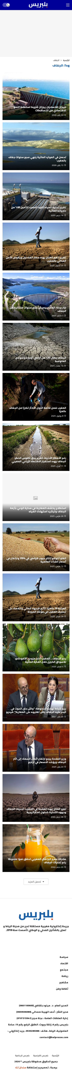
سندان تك (20, 1067)
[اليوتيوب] (44, 938)
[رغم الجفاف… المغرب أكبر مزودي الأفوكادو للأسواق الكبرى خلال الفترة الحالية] (36, 647)
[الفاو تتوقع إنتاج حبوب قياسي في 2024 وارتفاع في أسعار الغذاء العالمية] (36, 547)
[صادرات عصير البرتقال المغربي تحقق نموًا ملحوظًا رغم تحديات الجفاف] (36, 848)
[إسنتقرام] (36, 938)
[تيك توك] (27, 938)
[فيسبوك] (52, 938)
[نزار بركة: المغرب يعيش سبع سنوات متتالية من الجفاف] (36, 297)
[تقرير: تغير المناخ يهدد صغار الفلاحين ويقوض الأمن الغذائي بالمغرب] (36, 246)
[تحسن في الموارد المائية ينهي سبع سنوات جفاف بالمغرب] (36, 146)
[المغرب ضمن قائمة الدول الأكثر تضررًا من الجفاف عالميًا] (36, 397)
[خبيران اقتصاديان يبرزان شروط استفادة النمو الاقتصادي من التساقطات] (36, 96)
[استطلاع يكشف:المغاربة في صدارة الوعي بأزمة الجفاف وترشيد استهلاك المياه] (36, 497)
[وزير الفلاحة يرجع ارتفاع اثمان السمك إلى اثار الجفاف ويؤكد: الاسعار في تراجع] (36, 748)
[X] (19, 938)
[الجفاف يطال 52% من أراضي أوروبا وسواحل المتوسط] (36, 347)
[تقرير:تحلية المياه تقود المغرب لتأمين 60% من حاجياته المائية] (36, 196)
